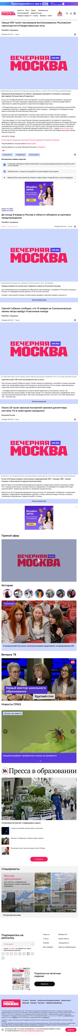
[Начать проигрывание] (39, 560)
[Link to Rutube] (32, 953)
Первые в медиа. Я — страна (27, 16)
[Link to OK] (11, 953)
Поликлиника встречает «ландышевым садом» (21, 823)
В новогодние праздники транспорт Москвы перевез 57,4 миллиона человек (30, 140)
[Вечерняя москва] (11, 1003)
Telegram (41, 147)
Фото (27, 10)
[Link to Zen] (15, 953)
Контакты (41, 1002)
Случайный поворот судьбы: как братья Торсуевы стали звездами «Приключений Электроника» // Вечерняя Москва (29, 593)
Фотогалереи (48, 947)
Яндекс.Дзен (31, 144)
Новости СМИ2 (7, 210)
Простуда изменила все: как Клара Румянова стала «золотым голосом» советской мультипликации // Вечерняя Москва (18, 593)
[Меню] (74, 13)
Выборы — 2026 (46, 16)
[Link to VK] (7, 953)
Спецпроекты (43, 10)
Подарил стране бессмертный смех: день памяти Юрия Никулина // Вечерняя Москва (50, 593)
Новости (20, 10)
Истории (7, 585)
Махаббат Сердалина (10, 30)
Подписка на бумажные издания (48, 1000)
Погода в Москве (12, 226)
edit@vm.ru (15, 1017)
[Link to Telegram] (23, 953)
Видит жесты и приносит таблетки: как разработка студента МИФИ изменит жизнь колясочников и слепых (39, 621)
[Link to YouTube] (19, 953)
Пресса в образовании (67, 947)
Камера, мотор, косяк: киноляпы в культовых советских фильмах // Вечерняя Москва (71, 593)
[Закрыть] (75, 541)
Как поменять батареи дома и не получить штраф (39, 731)
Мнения (46, 943)
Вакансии (25, 1002)
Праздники (20, 155)
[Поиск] (67, 13)
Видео (33, 10)
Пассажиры (34, 155)
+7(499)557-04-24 (68, 1016)
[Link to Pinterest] (3, 957)
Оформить (44, 984)
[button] (73, 593)
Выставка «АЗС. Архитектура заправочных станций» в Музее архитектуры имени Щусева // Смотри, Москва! (39, 593)
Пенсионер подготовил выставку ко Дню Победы (28, 848)
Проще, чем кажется (12, 713)
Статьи (46, 938)
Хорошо (71, 1030)
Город (17, 34)
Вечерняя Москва (8, 415)
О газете (25, 1000)
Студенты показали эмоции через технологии (27, 828)
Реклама (33, 1000)
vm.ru (62, 1014)
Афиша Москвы (36, 13)
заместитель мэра (66, 128)
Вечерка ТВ (9, 654)
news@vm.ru (46, 1017)
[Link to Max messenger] (3, 953)
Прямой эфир (10, 535)
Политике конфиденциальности (32, 1031)
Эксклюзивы (9, 604)
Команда (33, 1002)
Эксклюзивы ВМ (23, 13)
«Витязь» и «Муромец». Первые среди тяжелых (27, 838)
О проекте (39, 859)
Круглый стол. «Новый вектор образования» (39, 679)
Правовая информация (54, 1002)
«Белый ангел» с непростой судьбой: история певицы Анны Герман (7, 593)
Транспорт (7, 155)
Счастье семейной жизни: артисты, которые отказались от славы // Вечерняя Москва (61, 593)
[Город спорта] (59, 13)
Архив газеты (63, 938)
